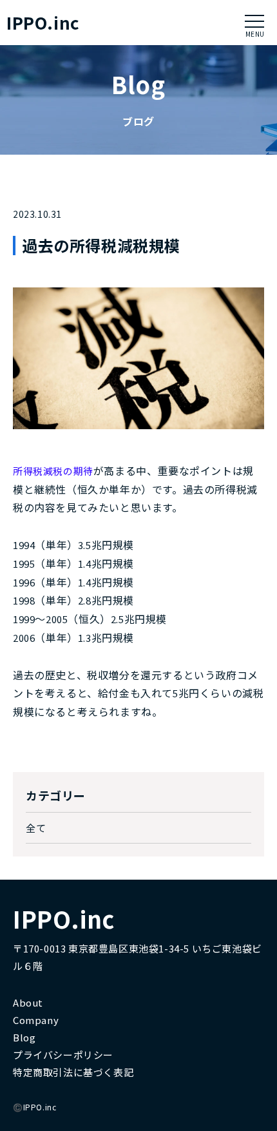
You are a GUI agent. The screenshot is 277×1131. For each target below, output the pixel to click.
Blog (24, 1037)
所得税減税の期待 (53, 471)
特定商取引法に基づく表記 (73, 1072)
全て (36, 828)
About (28, 1002)
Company (36, 1020)
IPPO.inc (43, 23)
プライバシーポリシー (63, 1054)
